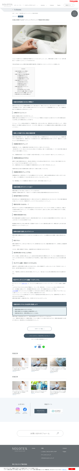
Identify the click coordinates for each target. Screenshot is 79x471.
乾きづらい (19, 88)
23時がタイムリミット (22, 72)
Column (52, 5)
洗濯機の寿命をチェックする (23, 78)
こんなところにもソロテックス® (49, 451)
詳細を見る (64, 469)
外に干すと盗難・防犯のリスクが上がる (25, 91)
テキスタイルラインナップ (47, 458)
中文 (20, 5)
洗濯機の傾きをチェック (22, 75)
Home (33, 448)
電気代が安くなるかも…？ (22, 83)
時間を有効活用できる (22, 84)
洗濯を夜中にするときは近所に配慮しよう (23, 94)
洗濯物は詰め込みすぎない (22, 77)
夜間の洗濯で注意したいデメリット (21, 86)
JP (15, 5)
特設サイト (68, 5)
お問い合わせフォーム (40, 433)
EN (17, 5)
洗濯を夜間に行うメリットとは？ (21, 80)
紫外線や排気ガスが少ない (22, 81)
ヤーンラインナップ (46, 455)
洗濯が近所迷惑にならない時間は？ (21, 71)
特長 (42, 448)
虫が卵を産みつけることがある (23, 89)
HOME (13, 13)
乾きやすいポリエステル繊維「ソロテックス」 (23, 92)
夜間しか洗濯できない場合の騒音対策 (22, 74)
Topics (58, 5)
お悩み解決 (21, 16)
